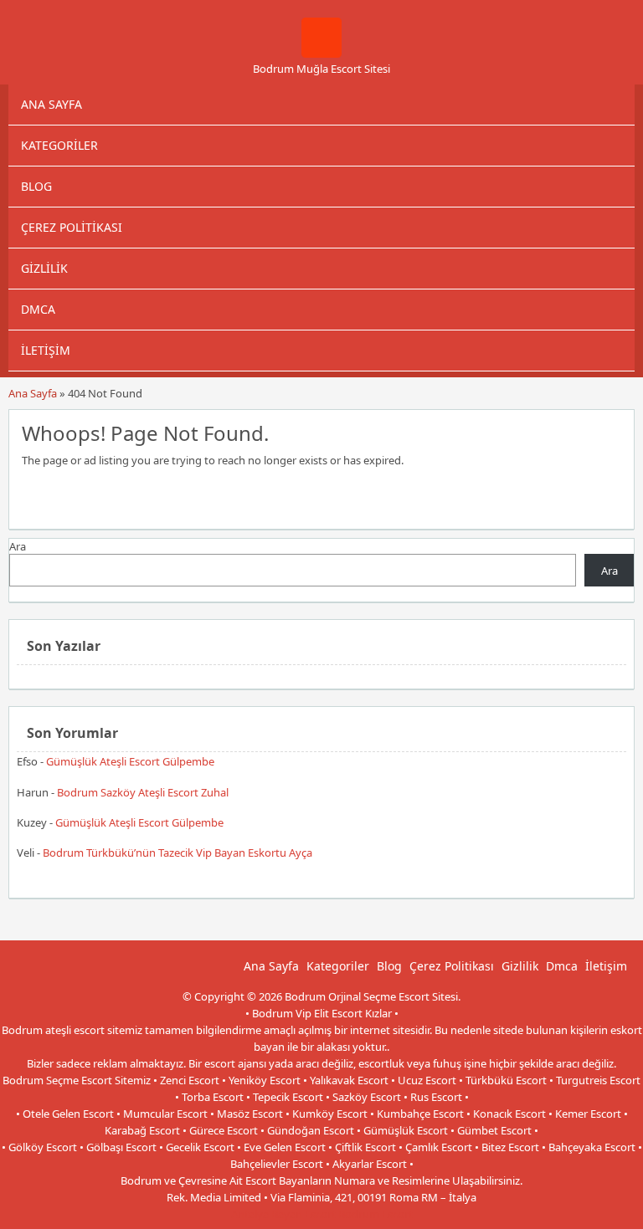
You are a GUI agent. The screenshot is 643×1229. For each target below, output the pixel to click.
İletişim (45, 350)
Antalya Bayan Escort (283, 1213)
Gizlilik (44, 268)
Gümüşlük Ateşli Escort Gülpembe (130, 761)
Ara (17, 546)
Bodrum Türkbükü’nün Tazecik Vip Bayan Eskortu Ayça (177, 852)
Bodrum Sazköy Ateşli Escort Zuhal (143, 792)
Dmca (38, 309)
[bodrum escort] (321, 53)
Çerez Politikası (71, 227)
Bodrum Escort (375, 1213)
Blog (36, 186)
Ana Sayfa (51, 104)
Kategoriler (59, 145)
